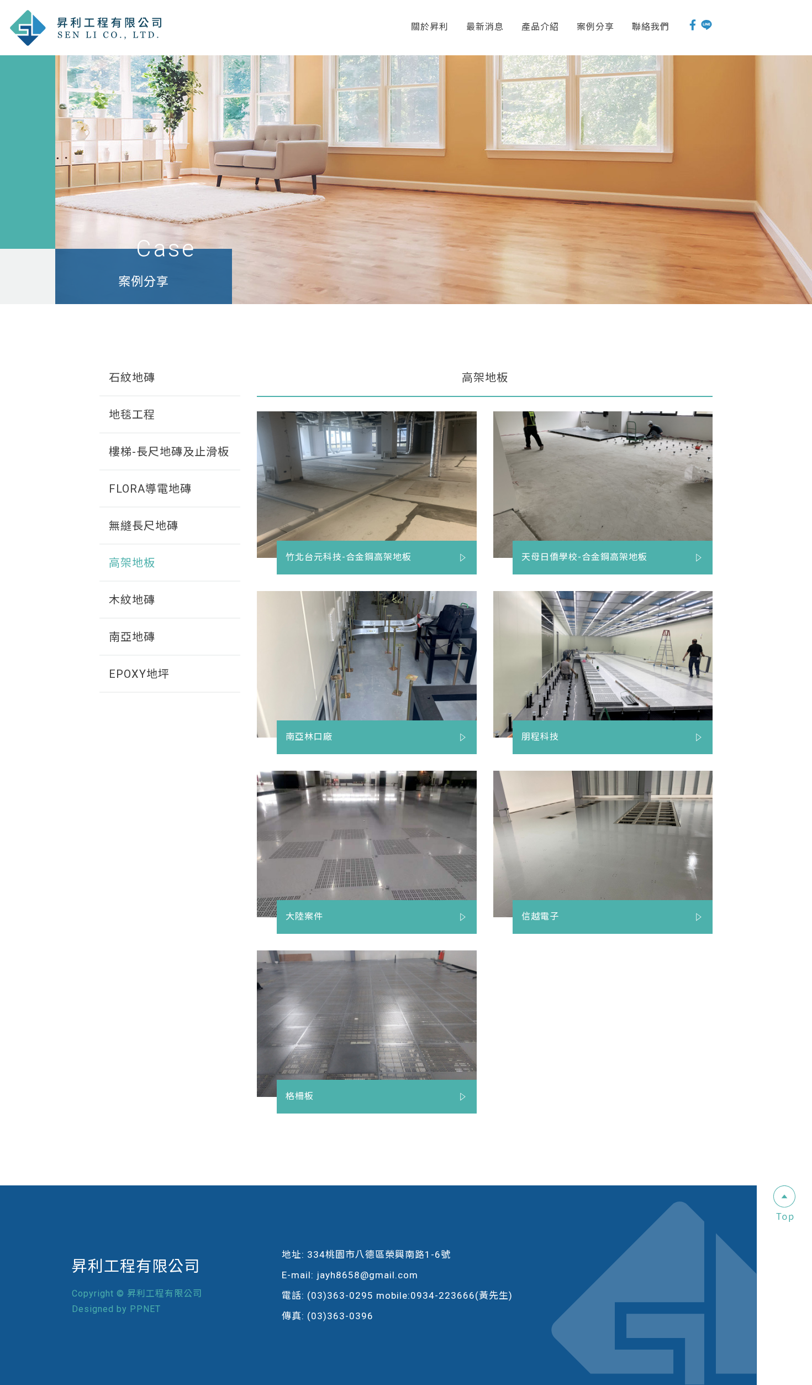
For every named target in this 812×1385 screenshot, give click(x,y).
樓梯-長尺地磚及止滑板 (169, 451)
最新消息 (485, 27)
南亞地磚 (132, 637)
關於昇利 (430, 27)
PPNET (145, 1309)
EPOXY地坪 (139, 674)
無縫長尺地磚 (143, 525)
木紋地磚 (132, 600)
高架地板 (132, 562)
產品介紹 (540, 27)
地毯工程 (132, 414)
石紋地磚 (132, 377)
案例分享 (595, 27)
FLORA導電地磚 (150, 488)
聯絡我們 (650, 27)
